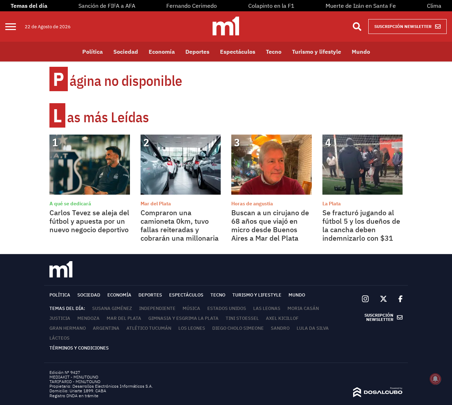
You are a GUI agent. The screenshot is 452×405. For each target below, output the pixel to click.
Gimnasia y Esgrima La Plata (183, 318)
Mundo (361, 51)
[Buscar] (357, 26)
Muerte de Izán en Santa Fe (361, 5)
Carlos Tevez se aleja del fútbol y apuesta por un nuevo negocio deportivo (89, 221)
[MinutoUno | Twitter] (383, 299)
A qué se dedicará (70, 203)
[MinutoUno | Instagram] (365, 299)
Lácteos (59, 338)
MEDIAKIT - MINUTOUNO (73, 377)
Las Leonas (266, 308)
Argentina (106, 328)
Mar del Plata (156, 203)
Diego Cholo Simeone (238, 328)
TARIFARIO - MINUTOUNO (75, 381)
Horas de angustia (252, 203)
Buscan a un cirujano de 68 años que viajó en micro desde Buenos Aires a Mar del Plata (270, 225)
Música (191, 308)
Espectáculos (237, 51)
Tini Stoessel (242, 318)
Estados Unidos (226, 308)
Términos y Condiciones (79, 348)
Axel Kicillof (282, 318)
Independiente (157, 308)
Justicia (59, 318)
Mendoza (88, 318)
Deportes (197, 51)
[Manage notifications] (435, 379)
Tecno (273, 51)
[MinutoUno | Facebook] (398, 299)
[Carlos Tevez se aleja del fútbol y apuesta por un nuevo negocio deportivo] (89, 164)
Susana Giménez (112, 308)
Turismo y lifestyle (316, 51)
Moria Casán (303, 308)
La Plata (331, 203)
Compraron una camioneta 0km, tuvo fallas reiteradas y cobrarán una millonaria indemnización (180, 229)
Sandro (280, 328)
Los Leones (191, 328)
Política (92, 51)
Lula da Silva (313, 328)
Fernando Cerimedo (191, 5)
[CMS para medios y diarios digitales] (378, 395)
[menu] (15, 26)
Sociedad (125, 51)
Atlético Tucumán (148, 328)
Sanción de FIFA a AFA (106, 5)
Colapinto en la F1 (271, 5)
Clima (434, 5)
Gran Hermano (67, 328)
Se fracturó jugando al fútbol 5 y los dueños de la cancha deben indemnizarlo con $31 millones (361, 229)
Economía (162, 51)
